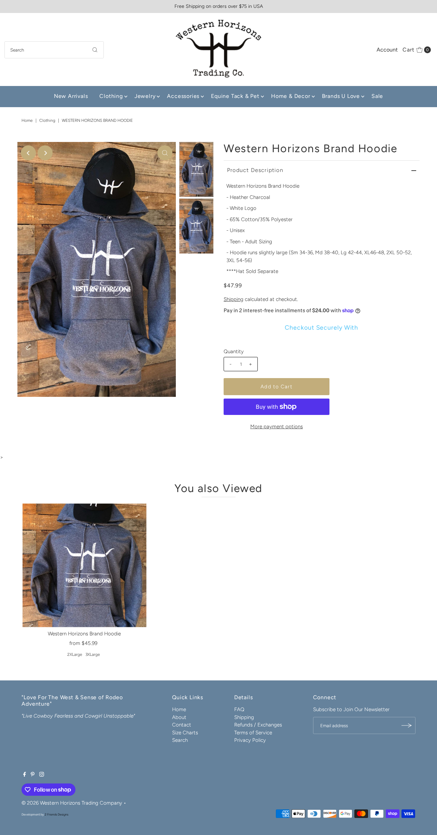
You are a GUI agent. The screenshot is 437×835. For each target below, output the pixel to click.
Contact (181, 725)
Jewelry (145, 96)
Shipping (233, 299)
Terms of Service (253, 733)
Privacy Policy (250, 740)
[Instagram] (41, 775)
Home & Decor (290, 96)
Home (27, 120)
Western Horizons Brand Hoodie (84, 634)
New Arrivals (71, 96)
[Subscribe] (406, 725)
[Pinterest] (32, 775)
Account (387, 49)
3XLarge (92, 654)
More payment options (276, 426)
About (179, 717)
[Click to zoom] (164, 152)
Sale (377, 96)
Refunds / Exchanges (258, 725)
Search (180, 740)
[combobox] (54, 49)
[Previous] (28, 152)
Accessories (183, 96)
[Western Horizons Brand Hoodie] (84, 565)
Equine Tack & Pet (235, 96)
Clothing (111, 96)
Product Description (255, 170)
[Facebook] (24, 775)
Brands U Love (341, 96)
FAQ (239, 709)
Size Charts (185, 733)
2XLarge (74, 654)
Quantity (234, 351)
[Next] (45, 152)
